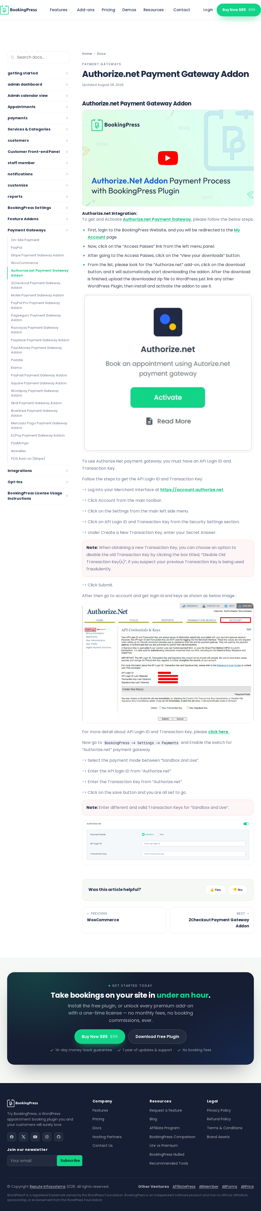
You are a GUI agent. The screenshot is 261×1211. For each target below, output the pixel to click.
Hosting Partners (107, 1136)
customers (18, 140)
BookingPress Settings (29, 207)
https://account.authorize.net (191, 490)
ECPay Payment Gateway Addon (38, 435)
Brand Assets (218, 1136)
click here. (218, 732)
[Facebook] (11, 1136)
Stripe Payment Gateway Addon (37, 255)
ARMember (208, 1186)
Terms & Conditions (224, 1127)
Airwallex (18, 451)
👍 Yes (215, 889)
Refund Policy (219, 1119)
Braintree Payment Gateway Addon (34, 413)
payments (18, 118)
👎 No (238, 889)
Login (208, 9)
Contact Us (103, 1145)
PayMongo (20, 443)
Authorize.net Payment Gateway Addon (40, 273)
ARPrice (247, 1186)
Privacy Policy (219, 1110)
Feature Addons (23, 218)
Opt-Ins (15, 481)
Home (87, 53)
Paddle (17, 360)
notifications (20, 174)
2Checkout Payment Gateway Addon (35, 285)
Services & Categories (29, 129)
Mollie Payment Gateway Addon (37, 295)
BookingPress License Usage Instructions (35, 496)
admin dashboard (25, 84)
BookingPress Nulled (167, 1154)
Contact (181, 9)
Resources (153, 9)
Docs (101, 53)
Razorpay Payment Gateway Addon (34, 330)
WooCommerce (24, 262)
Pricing (108, 9)
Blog (153, 1119)
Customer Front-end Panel (34, 151)
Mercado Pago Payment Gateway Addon (39, 425)
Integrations (20, 470)
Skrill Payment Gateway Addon (36, 403)
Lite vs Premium (164, 1145)
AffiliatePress (184, 1186)
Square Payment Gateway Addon (39, 383)
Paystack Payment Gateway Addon (40, 340)
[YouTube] (35, 1136)
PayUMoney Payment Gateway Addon (36, 350)
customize (18, 185)
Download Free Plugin (157, 1036)
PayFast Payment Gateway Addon (39, 375)
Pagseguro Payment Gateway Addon (36, 317)
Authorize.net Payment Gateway (157, 219)
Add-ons (86, 9)
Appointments (21, 106)
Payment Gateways (27, 230)
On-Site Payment (25, 240)
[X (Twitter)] (23, 1136)
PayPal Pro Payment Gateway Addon (35, 305)
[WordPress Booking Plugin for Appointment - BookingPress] (18, 10)
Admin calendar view (28, 95)
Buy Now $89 (239, 9)
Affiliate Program (165, 1127)
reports (15, 196)
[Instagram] (46, 1136)
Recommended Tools (169, 1163)
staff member (21, 162)
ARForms (229, 1186)
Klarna (16, 367)
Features (59, 9)
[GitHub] (58, 1136)
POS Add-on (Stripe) (28, 458)
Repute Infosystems (48, 1186)
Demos (129, 9)
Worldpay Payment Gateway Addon (35, 393)
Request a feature (166, 1110)
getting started (23, 73)
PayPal (16, 247)
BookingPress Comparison (172, 1136)
